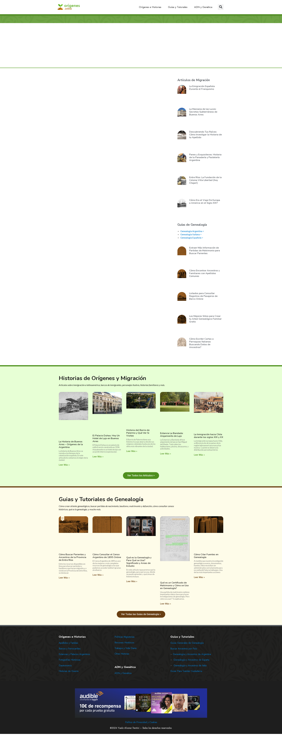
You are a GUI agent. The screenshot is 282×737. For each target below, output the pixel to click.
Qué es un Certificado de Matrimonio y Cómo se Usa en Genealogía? (174, 585)
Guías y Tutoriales (177, 7)
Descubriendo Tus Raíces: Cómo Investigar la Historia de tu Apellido (205, 134)
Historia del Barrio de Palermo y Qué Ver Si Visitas (138, 433)
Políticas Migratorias (125, 637)
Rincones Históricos (124, 642)
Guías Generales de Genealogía (187, 643)
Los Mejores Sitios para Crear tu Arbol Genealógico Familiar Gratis (205, 318)
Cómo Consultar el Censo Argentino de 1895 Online (107, 556)
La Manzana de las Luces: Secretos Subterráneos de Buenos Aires (203, 111)
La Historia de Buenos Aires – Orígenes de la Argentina (71, 444)
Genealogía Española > (191, 237)
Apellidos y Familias (68, 643)
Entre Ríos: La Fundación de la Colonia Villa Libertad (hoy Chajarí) (205, 180)
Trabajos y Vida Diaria (125, 648)
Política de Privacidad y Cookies (141, 722)
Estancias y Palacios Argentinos (74, 654)
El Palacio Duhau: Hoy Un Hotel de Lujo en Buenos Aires (106, 438)
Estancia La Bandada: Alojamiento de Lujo (171, 435)
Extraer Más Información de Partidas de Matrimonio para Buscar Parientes (204, 250)
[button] (221, 7)
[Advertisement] (141, 45)
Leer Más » (64, 465)
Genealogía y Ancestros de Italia (190, 665)
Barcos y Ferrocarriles (69, 648)
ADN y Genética (203, 7)
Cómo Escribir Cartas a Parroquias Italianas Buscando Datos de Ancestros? (201, 343)
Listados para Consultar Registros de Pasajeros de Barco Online (203, 296)
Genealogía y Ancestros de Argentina (192, 654)
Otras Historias (122, 653)
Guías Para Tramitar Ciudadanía (186, 671)
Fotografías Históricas (69, 659)
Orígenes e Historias (150, 7)
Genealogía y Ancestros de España (191, 659)
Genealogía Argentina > (192, 231)
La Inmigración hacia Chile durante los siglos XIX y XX (208, 436)
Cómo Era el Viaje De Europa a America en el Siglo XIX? (204, 202)
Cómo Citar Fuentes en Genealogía (206, 556)
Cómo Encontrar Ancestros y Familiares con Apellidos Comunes (204, 273)
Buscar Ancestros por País (183, 648)
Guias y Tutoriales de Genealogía (101, 499)
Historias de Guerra (68, 671)
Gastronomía (65, 665)
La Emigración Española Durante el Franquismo (202, 88)
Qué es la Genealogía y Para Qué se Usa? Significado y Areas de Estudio (138, 562)
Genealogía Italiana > (191, 234)
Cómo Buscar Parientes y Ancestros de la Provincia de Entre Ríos (72, 557)
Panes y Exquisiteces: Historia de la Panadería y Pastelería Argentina (205, 157)
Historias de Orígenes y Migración (102, 378)
